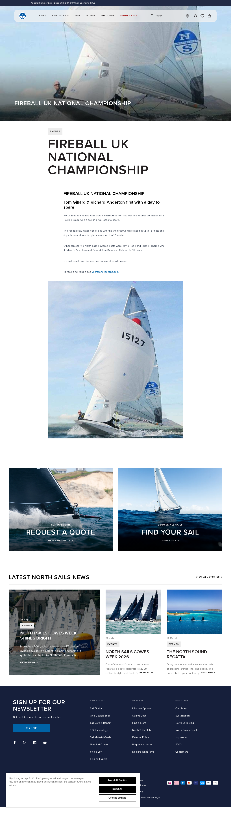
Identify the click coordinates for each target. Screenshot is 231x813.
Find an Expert (98, 759)
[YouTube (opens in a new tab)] (45, 743)
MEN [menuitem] (78, 16)
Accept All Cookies (117, 780)
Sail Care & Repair (100, 722)
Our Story (181, 708)
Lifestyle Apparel (141, 708)
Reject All (117, 789)
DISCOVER (182, 700)
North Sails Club (141, 730)
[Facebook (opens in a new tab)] (15, 743)
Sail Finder (96, 708)
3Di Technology (99, 730)
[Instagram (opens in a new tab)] (25, 743)
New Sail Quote (99, 744)
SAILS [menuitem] (42, 16)
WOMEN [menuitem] (91, 16)
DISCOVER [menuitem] (107, 16)
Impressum (181, 737)
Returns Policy (140, 737)
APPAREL (138, 700)
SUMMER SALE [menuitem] (128, 16)
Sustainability (182, 715)
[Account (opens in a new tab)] (195, 16)
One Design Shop (100, 715)
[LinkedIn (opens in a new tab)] (35, 743)
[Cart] (209, 16)
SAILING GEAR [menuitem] (61, 16)
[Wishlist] (202, 16)
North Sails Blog (184, 722)
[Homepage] (22, 15)
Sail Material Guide (100, 737)
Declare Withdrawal (143, 751)
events (55, 131)
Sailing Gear (139, 715)
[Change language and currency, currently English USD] (187, 15)
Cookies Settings (117, 797)
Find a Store (139, 722)
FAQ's (178, 744)
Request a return (142, 744)
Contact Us (181, 751)
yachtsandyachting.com (105, 271)
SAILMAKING (98, 700)
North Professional (186, 730)
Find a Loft (96, 751)
